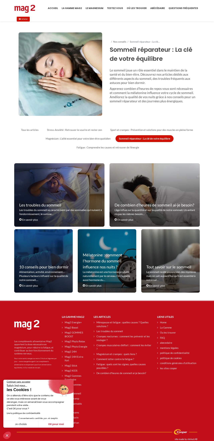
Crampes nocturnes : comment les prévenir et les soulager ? (123, 338)
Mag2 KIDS (71, 370)
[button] (7, 435)
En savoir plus (30, 219)
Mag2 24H (71, 351)
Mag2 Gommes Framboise (73, 377)
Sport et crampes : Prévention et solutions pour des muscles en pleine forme (151, 129)
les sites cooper (168, 368)
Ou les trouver (168, 332)
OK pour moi (56, 424)
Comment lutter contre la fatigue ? (115, 359)
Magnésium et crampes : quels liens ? (116, 354)
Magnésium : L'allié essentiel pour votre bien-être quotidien (78, 138)
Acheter (24, 19)
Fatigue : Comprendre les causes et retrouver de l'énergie (108, 147)
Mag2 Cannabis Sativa (73, 405)
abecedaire (166, 342)
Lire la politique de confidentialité (23, 413)
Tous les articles (30, 129)
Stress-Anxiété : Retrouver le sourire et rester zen (74, 129)
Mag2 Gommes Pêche (73, 386)
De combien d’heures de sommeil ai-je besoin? (121, 373)
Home (163, 322)
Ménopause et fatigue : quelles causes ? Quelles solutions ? (122, 324)
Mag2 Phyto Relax (75, 341)
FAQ (162, 337)
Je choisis (21, 424)
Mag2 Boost (71, 327)
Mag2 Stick (71, 365)
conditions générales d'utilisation (178, 363)
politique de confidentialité (174, 352)
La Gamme (166, 327)
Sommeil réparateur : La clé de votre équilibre (144, 138)
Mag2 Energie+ (73, 322)
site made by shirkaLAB (186, 439)
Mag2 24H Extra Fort (74, 358)
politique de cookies (171, 358)
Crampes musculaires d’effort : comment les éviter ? (123, 347)
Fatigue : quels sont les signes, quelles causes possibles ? (121, 366)
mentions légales (169, 347)
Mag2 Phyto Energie (76, 346)
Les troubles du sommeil (109, 331)
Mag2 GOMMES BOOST (74, 334)
